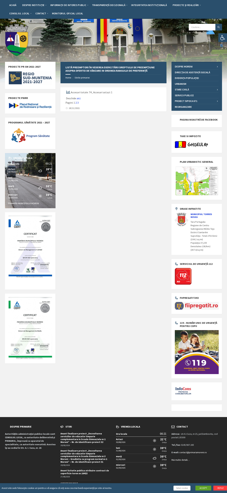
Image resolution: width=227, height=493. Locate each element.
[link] (222, 37)
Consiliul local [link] (19, 13)
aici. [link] (79, 98)
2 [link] (76, 102)
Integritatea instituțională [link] (149, 5)
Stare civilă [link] (182, 89)
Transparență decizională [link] (108, 5)
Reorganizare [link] (183, 106)
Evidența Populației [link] (187, 78)
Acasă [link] (12, 5)
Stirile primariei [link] (82, 77)
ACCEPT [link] (203, 488)
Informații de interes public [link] (68, 5)
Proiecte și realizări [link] (186, 5)
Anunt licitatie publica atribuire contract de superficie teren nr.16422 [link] (84, 472)
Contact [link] (40, 13)
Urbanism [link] (180, 83)
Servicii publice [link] (184, 95)
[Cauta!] (218, 27)
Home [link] (68, 77)
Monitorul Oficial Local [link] (67, 13)
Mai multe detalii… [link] (180, 459)
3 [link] (78, 102)
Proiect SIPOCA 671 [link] (186, 101)
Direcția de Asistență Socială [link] (192, 72)
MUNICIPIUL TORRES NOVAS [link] (201, 216)
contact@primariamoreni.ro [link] (193, 452)
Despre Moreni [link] (184, 66)
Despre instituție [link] (33, 5)
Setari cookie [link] (182, 488)
